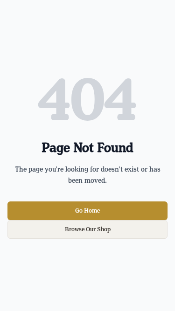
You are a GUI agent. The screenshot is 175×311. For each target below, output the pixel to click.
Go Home (87, 210)
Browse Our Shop (88, 229)
